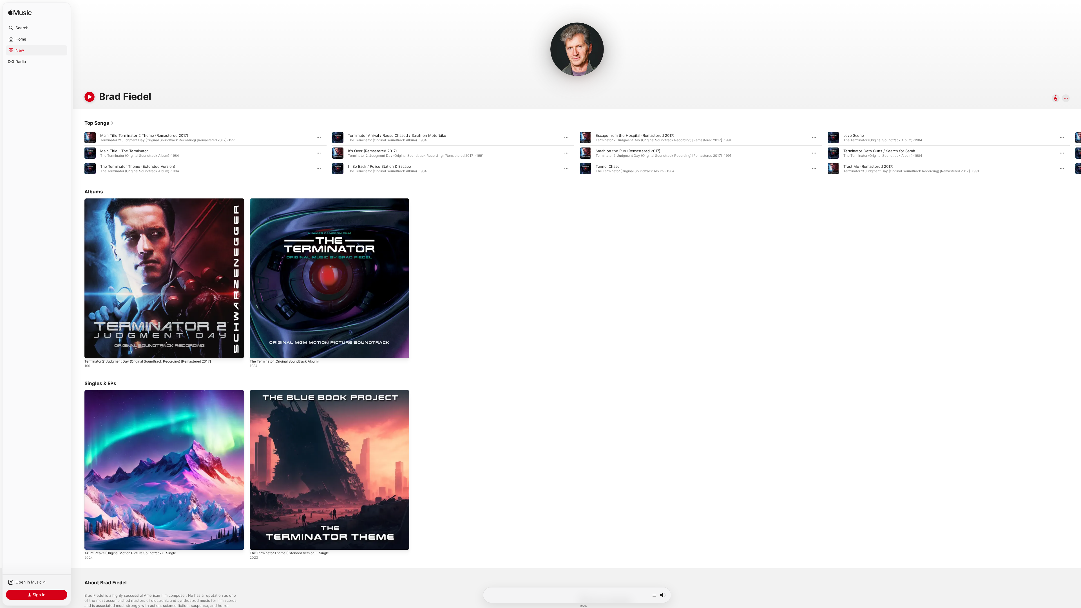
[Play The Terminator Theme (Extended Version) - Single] (257, 542)
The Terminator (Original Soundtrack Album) (288, 200)
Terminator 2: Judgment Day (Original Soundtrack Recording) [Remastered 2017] (155, 200)
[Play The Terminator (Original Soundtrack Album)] (257, 351)
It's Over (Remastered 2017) (372, 151)
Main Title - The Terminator (124, 151)
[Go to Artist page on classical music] (1056, 98)
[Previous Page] (79, 153)
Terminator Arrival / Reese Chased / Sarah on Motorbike (397, 135)
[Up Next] (654, 595)
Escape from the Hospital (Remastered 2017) (635, 135)
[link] (99, 123)
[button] (36, 28)
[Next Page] (1075, 153)
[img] (20, 13)
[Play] (89, 97)
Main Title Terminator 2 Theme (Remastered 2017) (144, 135)
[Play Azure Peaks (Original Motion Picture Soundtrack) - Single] (91, 542)
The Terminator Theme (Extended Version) (137, 166)
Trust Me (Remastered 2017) (868, 166)
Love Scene (853, 135)
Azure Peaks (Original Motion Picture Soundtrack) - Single (135, 392)
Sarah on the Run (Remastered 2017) (628, 151)
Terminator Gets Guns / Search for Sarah (879, 151)
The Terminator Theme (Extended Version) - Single (295, 392)
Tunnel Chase (608, 166)
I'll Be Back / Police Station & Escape (379, 166)
